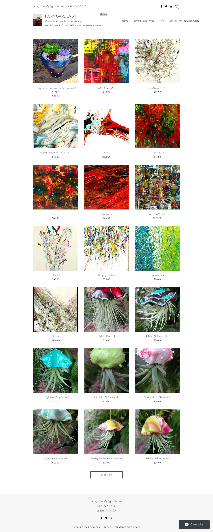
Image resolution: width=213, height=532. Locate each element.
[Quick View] (55, 61)
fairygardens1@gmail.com (48, 6)
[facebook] (161, 6)
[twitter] (166, 6)
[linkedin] (170, 6)
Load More (106, 474)
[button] (177, 7)
